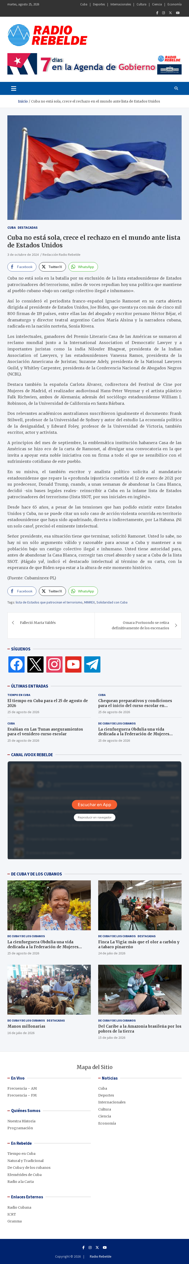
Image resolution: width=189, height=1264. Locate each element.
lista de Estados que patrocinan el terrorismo (49, 602)
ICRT (11, 1214)
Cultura (141, 4)
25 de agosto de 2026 (23, 712)
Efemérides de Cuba (24, 1175)
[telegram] (92, 664)
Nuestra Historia (21, 1121)
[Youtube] (178, 13)
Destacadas (28, 227)
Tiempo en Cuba (18, 695)
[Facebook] (157, 13)
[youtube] (73, 664)
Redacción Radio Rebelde (61, 254)
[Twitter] (170, 13)
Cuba (83, 4)
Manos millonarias (26, 1026)
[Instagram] (163, 13)
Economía (175, 4)
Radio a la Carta (20, 1181)
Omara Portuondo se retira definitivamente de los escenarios (140, 625)
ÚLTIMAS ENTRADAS (29, 686)
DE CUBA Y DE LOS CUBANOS (36, 874)
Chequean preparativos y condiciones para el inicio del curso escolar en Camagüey (135, 705)
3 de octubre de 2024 (23, 254)
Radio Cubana (19, 1207)
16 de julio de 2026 (20, 1033)
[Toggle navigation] (13, 88)
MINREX (89, 602)
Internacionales (120, 4)
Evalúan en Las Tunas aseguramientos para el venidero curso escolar (45, 732)
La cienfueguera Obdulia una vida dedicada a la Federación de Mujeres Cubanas (133, 734)
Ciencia (157, 4)
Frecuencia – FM (22, 1095)
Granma (14, 1221)
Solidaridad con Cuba (111, 602)
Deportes (99, 4)
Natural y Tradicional (25, 1161)
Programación (20, 1128)
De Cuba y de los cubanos (117, 723)
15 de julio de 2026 (111, 1037)
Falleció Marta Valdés (38, 622)
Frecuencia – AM (22, 1088)
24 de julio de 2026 (111, 953)
